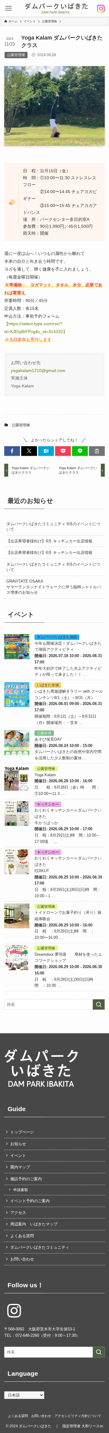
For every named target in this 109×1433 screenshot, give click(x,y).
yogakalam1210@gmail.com (38, 370)
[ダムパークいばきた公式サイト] (56, 8)
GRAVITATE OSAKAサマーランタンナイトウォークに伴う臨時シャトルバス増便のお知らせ (53, 586)
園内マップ (20, 1167)
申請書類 (20, 1190)
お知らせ (18, 1144)
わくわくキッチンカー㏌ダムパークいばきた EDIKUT (68, 864)
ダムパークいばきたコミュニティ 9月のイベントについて (53, 527)
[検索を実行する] (99, 1004)
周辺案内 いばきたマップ (34, 1224)
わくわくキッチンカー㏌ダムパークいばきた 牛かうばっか (70, 816)
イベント (18, 1155)
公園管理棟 (21, 425)
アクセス (18, 1212)
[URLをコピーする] (97, 451)
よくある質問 (22, 1236)
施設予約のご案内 (26, 1179)
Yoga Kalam (45, 775)
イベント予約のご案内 (30, 1201)
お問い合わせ (22, 1259)
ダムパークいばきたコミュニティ (39, 1247)
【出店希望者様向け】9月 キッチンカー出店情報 (49, 541)
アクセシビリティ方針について (77, 1416)
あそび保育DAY (49, 739)
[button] (8, 8)
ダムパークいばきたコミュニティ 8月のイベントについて (53, 567)
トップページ (22, 1132)
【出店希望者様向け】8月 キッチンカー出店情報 (49, 552)
